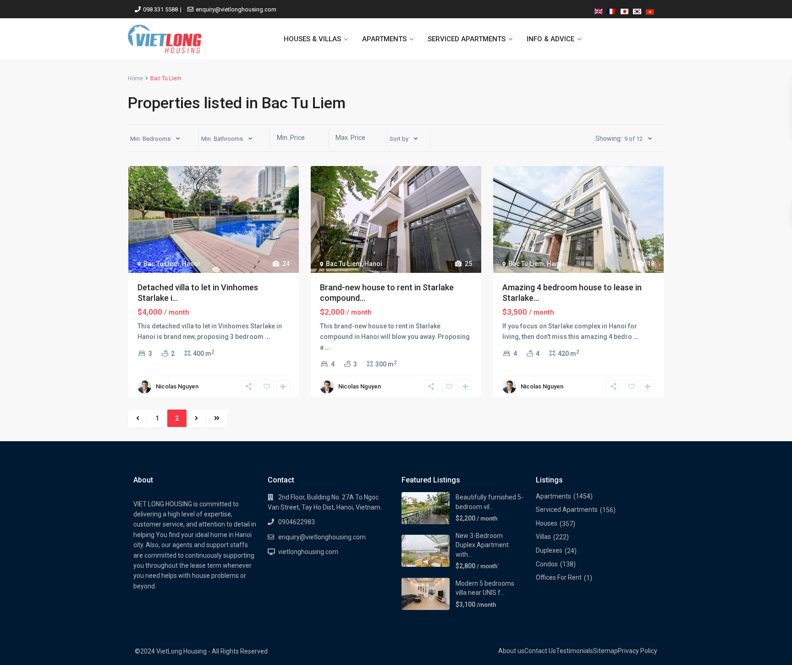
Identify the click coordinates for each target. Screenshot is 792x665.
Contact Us (540, 650)
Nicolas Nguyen (177, 386)
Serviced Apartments (567, 509)
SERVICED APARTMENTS (467, 39)
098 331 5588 (160, 9)
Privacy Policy (637, 650)
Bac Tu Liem (161, 263)
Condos (547, 564)
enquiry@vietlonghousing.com (236, 9)
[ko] (637, 9)
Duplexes (549, 550)
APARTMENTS (384, 39)
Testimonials (574, 650)
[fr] (611, 9)
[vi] (650, 9)
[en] (598, 9)
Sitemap (605, 650)
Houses (546, 523)
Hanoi (191, 263)
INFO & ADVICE (550, 39)
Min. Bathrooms (222, 138)
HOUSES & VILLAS (312, 39)
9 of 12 (633, 138)
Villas (543, 536)
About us (511, 650)
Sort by (399, 138)
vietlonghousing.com (308, 551)
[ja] (624, 9)
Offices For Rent (559, 577)
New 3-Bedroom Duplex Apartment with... (482, 545)
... (267, 336)
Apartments (553, 496)
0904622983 (296, 522)
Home (135, 78)
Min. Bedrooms (150, 138)
